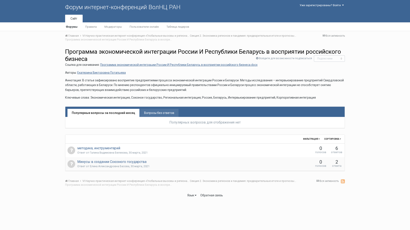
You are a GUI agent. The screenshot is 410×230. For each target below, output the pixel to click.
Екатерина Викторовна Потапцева (101, 72)
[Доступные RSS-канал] (343, 181)
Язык (191, 195)
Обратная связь (211, 195)
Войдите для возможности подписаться (285, 58)
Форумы (72, 26)
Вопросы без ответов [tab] (159, 113)
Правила (91, 26)
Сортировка (332, 139)
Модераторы (113, 26)
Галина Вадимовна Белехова (108, 152)
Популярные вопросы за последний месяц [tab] (103, 113)
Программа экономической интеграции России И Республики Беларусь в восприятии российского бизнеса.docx (179, 64)
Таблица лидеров (178, 26)
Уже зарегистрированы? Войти (321, 5)
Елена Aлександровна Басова (109, 166)
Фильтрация (311, 139)
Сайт (73, 18)
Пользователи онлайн (144, 26)
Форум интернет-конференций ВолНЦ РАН (122, 7)
